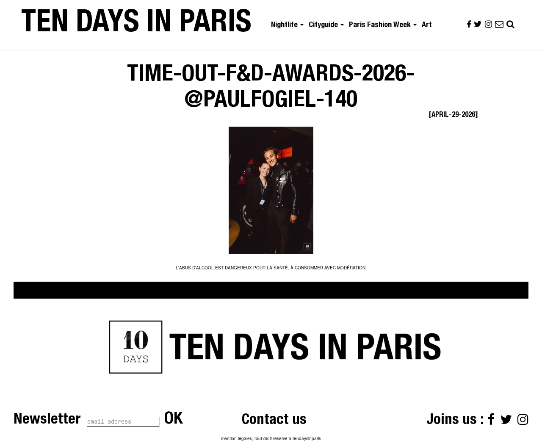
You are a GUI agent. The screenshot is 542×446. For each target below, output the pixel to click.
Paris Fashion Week (380, 25)
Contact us (274, 420)
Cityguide (324, 25)
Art (427, 25)
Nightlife (285, 25)
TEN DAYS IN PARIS (136, 25)
